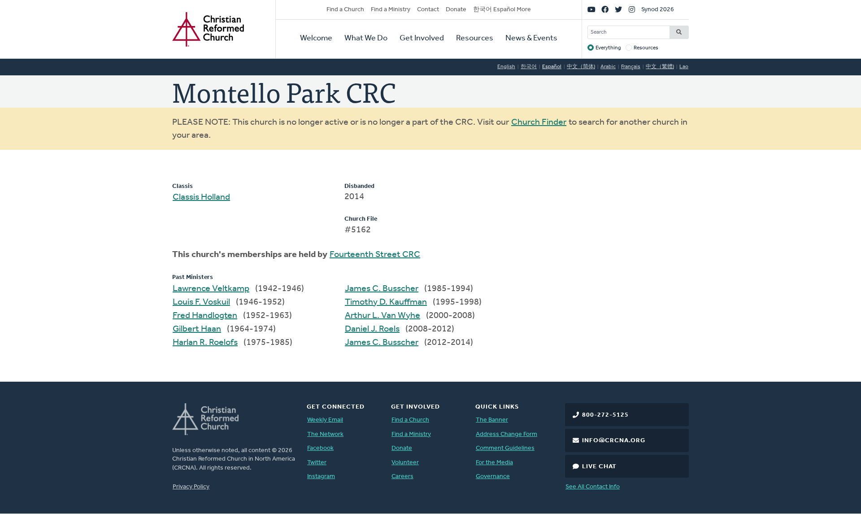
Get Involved (422, 39)
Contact (428, 9)
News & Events (531, 39)
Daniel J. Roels (372, 329)
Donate (456, 9)
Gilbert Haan (197, 329)
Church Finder (538, 122)
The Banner (492, 420)
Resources (474, 39)
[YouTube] (591, 10)
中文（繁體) (660, 67)
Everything (608, 48)
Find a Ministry (390, 9)
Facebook (320, 448)
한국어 (529, 67)
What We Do (365, 39)
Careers (402, 476)
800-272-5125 (605, 415)
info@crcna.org (613, 440)
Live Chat (599, 466)
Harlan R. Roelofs (205, 342)
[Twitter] (618, 10)
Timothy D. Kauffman (386, 302)
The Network (325, 434)
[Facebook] (605, 10)
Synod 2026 (657, 9)
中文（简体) (581, 67)
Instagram (321, 476)
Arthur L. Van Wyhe (382, 315)
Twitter (316, 462)
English (506, 67)
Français (630, 67)
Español (551, 67)
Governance (493, 476)
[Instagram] (632, 10)
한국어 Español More (502, 9)
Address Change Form (506, 434)
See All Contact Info (592, 487)
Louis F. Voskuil (201, 302)
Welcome (316, 39)
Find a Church (345, 9)
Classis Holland (201, 197)
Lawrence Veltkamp (211, 288)
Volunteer (405, 462)
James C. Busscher (381, 288)
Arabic (608, 67)
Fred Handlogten (205, 315)
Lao (683, 67)
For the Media (494, 462)
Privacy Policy (191, 487)
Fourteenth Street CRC (375, 254)
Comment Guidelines (505, 448)
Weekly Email (325, 420)
